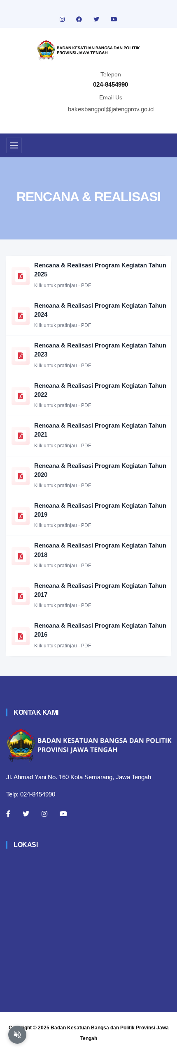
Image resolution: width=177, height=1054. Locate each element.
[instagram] (63, 19)
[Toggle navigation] (14, 145)
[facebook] (79, 19)
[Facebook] (8, 813)
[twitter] (97, 19)
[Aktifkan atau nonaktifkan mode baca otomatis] (17, 1035)
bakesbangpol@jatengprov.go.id (111, 109)
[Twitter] (26, 813)
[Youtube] (63, 813)
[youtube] (114, 19)
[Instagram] (44, 813)
